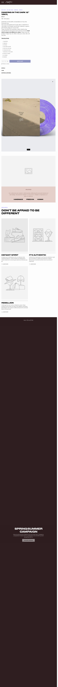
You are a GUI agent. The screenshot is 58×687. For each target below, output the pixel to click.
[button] (3, 2)
